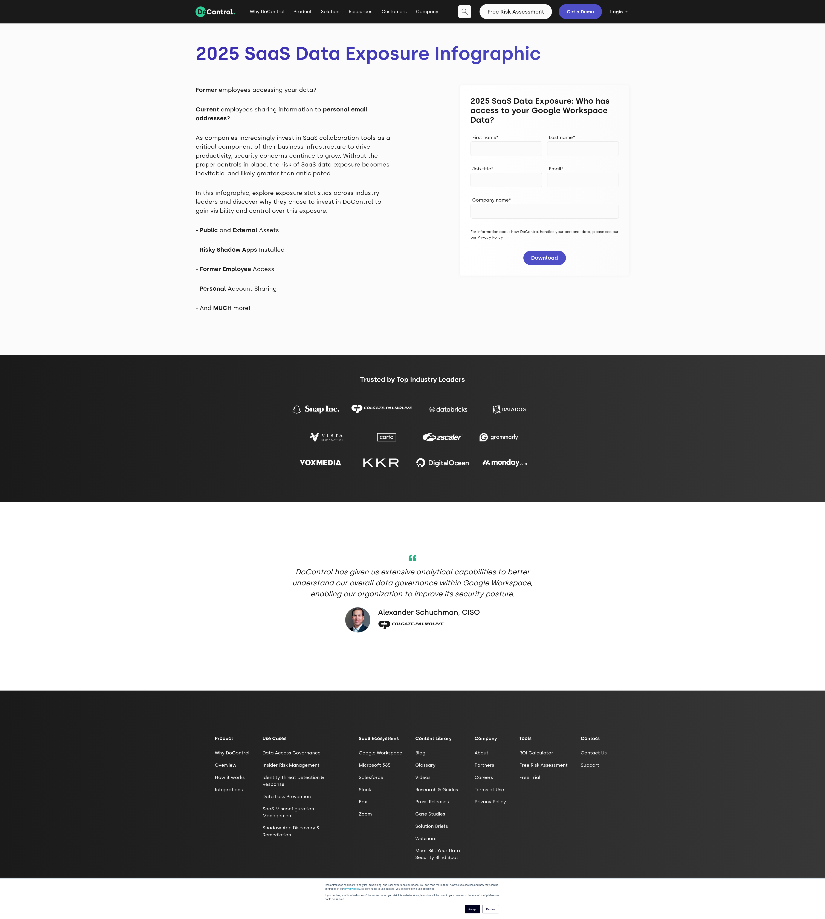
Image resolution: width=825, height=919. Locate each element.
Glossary (425, 765)
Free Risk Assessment (515, 12)
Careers (484, 777)
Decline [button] (490, 909)
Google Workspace (380, 753)
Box (363, 801)
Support (590, 765)
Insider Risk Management (291, 765)
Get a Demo (580, 11)
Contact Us (594, 753)
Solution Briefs (431, 826)
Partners (484, 765)
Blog (420, 753)
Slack (365, 789)
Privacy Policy (490, 237)
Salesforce (371, 777)
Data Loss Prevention (287, 796)
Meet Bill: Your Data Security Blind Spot (437, 854)
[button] (302, 15)
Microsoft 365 (375, 765)
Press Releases (432, 801)
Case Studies (430, 814)
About (481, 753)
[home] (215, 11)
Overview (226, 765)
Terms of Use (489, 789)
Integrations (229, 789)
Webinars (425, 838)
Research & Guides (436, 789)
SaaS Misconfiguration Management (288, 812)
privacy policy (352, 888)
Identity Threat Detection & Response (293, 781)
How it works (230, 777)
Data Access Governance (292, 753)
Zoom (365, 814)
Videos (423, 777)
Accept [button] (472, 909)
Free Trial (529, 777)
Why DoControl (267, 11)
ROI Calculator (536, 753)
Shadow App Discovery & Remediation (291, 831)
